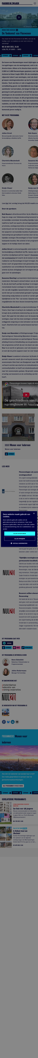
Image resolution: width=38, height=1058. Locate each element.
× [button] (34, 513)
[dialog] (19, 529)
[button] (19, 543)
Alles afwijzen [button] (19, 538)
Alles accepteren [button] (19, 533)
